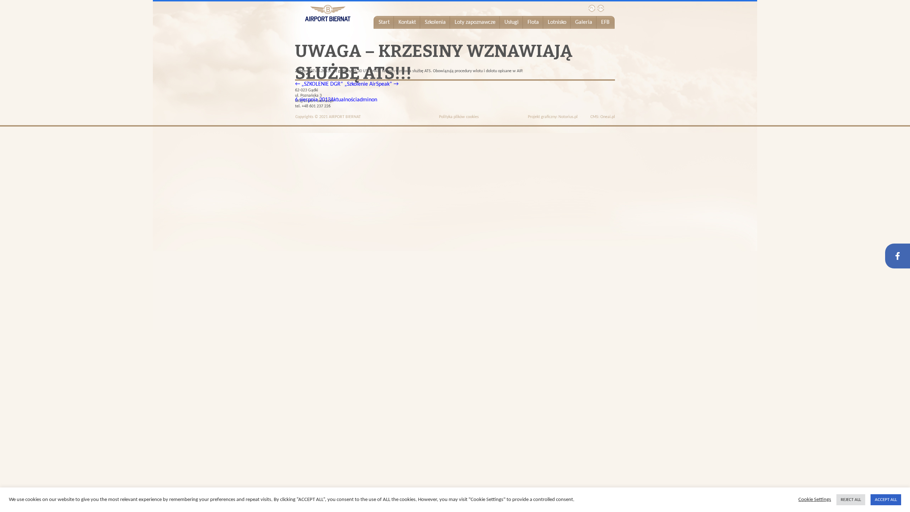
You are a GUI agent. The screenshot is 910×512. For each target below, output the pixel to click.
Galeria (583, 22)
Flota (533, 22)
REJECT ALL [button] (851, 499)
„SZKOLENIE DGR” (319, 84)
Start (384, 22)
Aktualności (344, 100)
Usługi (511, 22)
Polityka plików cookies (459, 117)
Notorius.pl (568, 117)
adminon (367, 100)
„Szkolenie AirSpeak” (371, 84)
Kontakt (407, 22)
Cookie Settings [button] (814, 499)
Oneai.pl (607, 117)
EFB (605, 22)
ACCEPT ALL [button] (886, 499)
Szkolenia (435, 22)
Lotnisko (557, 22)
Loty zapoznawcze (475, 22)
